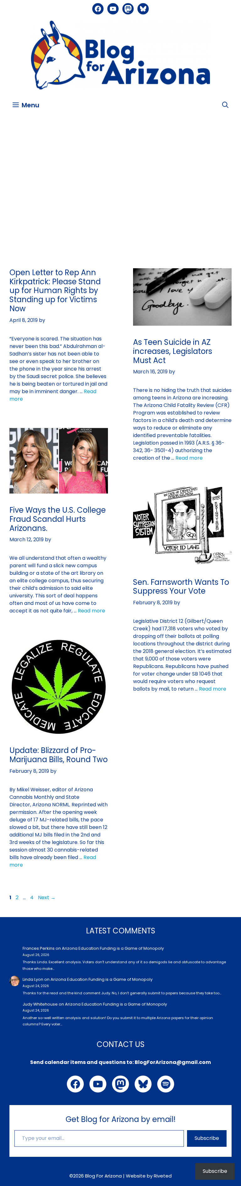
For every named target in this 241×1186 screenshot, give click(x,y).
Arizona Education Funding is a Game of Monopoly (113, 948)
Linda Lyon (33, 979)
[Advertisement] (120, 165)
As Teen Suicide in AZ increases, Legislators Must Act (172, 351)
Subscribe (207, 1138)
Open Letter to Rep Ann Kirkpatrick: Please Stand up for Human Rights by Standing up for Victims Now (55, 290)
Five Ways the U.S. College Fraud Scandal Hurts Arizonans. (57, 519)
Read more (189, 458)
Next (47, 897)
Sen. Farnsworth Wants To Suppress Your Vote (181, 586)
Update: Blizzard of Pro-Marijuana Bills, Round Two (58, 755)
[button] (225, 105)
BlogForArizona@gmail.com (173, 1062)
